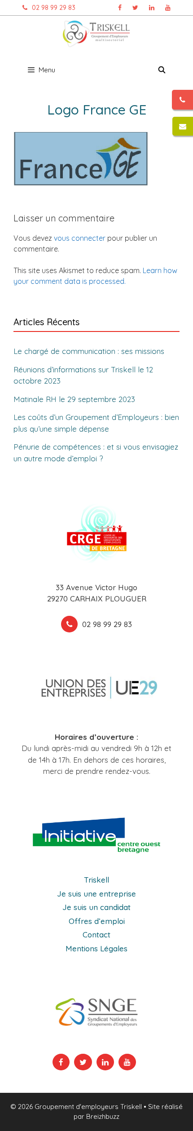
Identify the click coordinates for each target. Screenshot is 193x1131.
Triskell (96, 879)
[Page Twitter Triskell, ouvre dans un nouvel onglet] (135, 8)
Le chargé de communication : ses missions (88, 351)
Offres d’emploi (97, 921)
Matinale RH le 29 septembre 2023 (74, 399)
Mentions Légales (96, 948)
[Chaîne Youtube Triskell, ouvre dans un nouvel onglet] (168, 8)
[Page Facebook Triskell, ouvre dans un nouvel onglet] (120, 8)
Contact (96, 934)
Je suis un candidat (96, 907)
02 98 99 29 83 (53, 8)
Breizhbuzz (102, 1116)
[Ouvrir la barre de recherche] (162, 70)
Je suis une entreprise (96, 893)
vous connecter (79, 238)
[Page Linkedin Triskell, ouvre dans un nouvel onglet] (152, 8)
